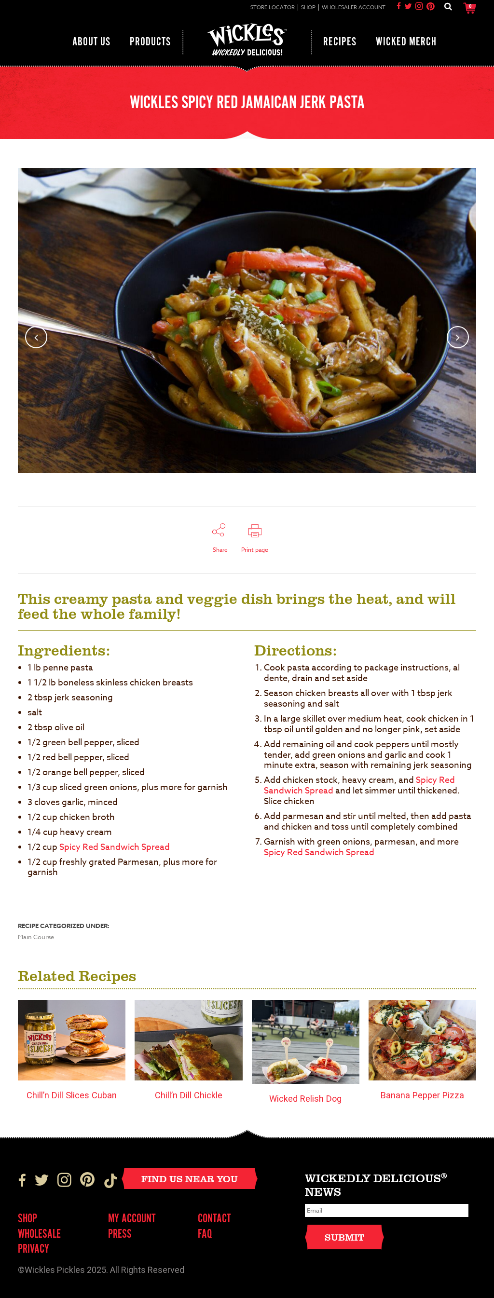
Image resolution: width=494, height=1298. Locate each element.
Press (120, 1234)
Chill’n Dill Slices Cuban (72, 1095)
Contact (214, 1219)
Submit (344, 1236)
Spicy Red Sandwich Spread (114, 847)
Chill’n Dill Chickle (188, 1095)
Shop (308, 8)
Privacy (33, 1249)
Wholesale (39, 1234)
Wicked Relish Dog (305, 1098)
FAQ (205, 1234)
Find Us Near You (189, 1178)
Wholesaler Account (353, 8)
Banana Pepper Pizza (422, 1095)
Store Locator (272, 8)
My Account (132, 1219)
